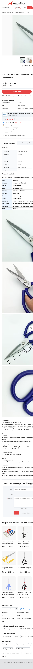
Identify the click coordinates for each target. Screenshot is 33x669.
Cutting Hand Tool (8, 649)
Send (16, 513)
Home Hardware (20, 12)
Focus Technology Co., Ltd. (21, 662)
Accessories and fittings (8, 618)
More (3, 656)
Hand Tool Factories (8, 645)
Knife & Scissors (7, 636)
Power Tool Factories (22, 645)
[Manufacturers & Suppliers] (16, 3)
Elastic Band (5, 612)
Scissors (27, 12)
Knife (22, 636)
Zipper (18, 615)
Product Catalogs (25, 609)
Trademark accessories (23, 612)
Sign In (4, 135)
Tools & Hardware (10, 12)
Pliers (16, 636)
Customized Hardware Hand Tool (11, 653)
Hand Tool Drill (27, 653)
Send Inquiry (17, 91)
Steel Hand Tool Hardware (23, 649)
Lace (3, 615)
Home (3, 12)
